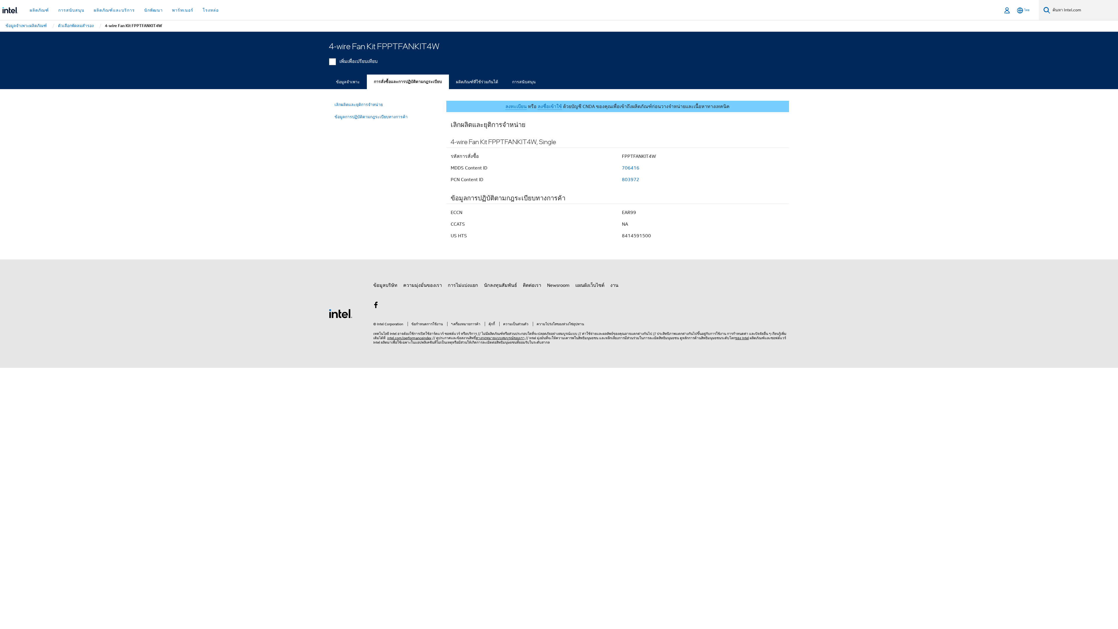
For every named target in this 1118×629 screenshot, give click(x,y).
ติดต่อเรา (532, 285)
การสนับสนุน (524, 81)
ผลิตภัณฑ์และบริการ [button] (114, 10)
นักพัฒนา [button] (153, 10)
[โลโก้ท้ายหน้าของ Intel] (340, 313)
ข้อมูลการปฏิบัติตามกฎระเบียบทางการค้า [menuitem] (371, 116)
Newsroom (558, 285)
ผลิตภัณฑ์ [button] (39, 10)
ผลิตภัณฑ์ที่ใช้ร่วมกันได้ (477, 81)
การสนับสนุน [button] (71, 10)
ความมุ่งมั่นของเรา (422, 285)
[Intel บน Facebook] (376, 306)
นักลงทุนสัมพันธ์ (500, 285)
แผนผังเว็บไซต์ (589, 285)
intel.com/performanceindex (409, 338)
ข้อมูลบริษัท (385, 285)
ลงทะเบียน (516, 106)
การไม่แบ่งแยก (463, 285)
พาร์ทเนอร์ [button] (182, 10)
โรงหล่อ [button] (211, 10)
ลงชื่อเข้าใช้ (550, 106)
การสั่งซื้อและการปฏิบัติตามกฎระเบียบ (408, 81)
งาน (614, 285)
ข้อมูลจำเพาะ (348, 81)
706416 (630, 168)
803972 (630, 180)
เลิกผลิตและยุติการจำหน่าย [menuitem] (359, 104)
